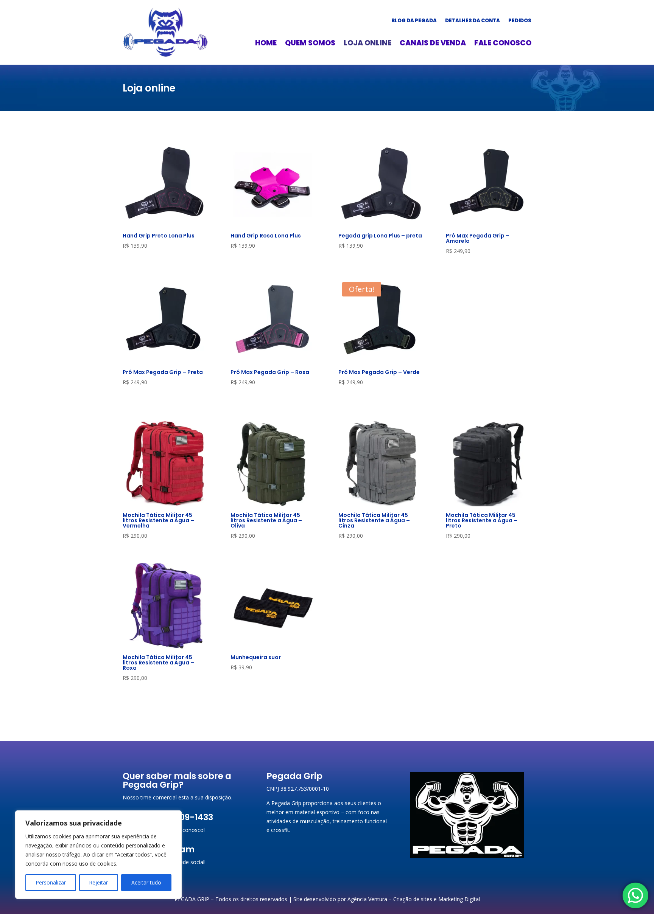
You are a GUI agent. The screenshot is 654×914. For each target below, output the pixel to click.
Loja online (367, 44)
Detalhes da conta (472, 21)
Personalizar (51, 882)
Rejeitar (98, 882)
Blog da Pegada (414, 21)
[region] (98, 854)
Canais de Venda (433, 44)
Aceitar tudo (146, 882)
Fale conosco (502, 44)
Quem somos (310, 44)
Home (266, 44)
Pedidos (519, 21)
